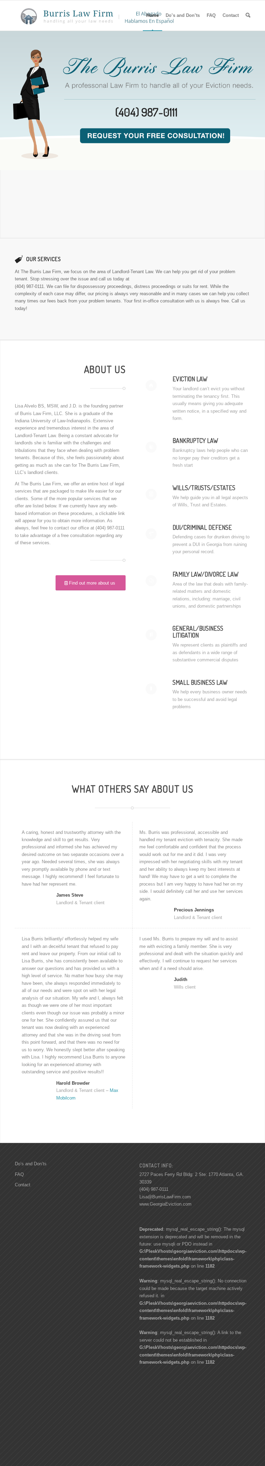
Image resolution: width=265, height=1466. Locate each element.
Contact (231, 15)
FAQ (211, 15)
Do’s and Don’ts (183, 15)
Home (152, 15)
